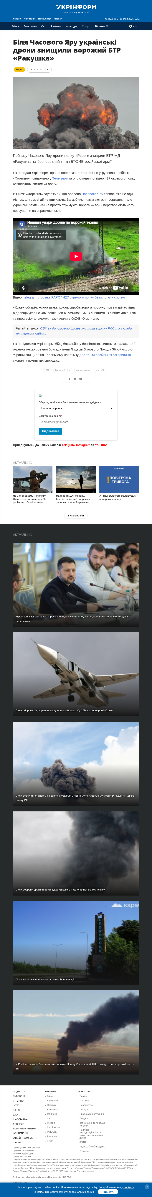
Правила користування (92, 1114)
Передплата (86, 1105)
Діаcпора (52, 1136)
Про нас (84, 1096)
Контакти (84, 1100)
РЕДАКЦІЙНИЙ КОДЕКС (92, 1146)
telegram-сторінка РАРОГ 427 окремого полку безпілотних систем (74, 297)
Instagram (83, 445)
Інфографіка (20, 1119)
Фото (16, 1105)
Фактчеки (52, 1114)
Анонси (58, 18)
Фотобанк (29, 18)
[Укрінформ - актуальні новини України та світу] (76, 7)
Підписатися (50, 431)
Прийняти (108, 1191)
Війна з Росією (62, 370)
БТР (47, 370)
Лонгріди (18, 1124)
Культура (71, 26)
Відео (16, 1110)
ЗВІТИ (83, 1142)
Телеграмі (60, 178)
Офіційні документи (25, 1138)
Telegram (68, 445)
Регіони (56, 26)
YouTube (101, 445)
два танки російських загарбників (105, 355)
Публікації (19, 1096)
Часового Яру (92, 194)
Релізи (17, 1142)
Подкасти (19, 1091)
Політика (52, 1105)
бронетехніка (83, 370)
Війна (15, 26)
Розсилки (84, 1151)
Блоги (17, 1114)
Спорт (86, 26)
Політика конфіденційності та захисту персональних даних (91, 1134)
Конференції (20, 1133)
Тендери (84, 1118)
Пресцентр (44, 18)
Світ (44, 26)
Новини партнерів (24, 1128)
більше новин (76, 516)
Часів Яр (100, 370)
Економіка (30, 26)
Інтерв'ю (18, 1101)
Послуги (16, 18)
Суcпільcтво (53, 1127)
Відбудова (52, 1100)
